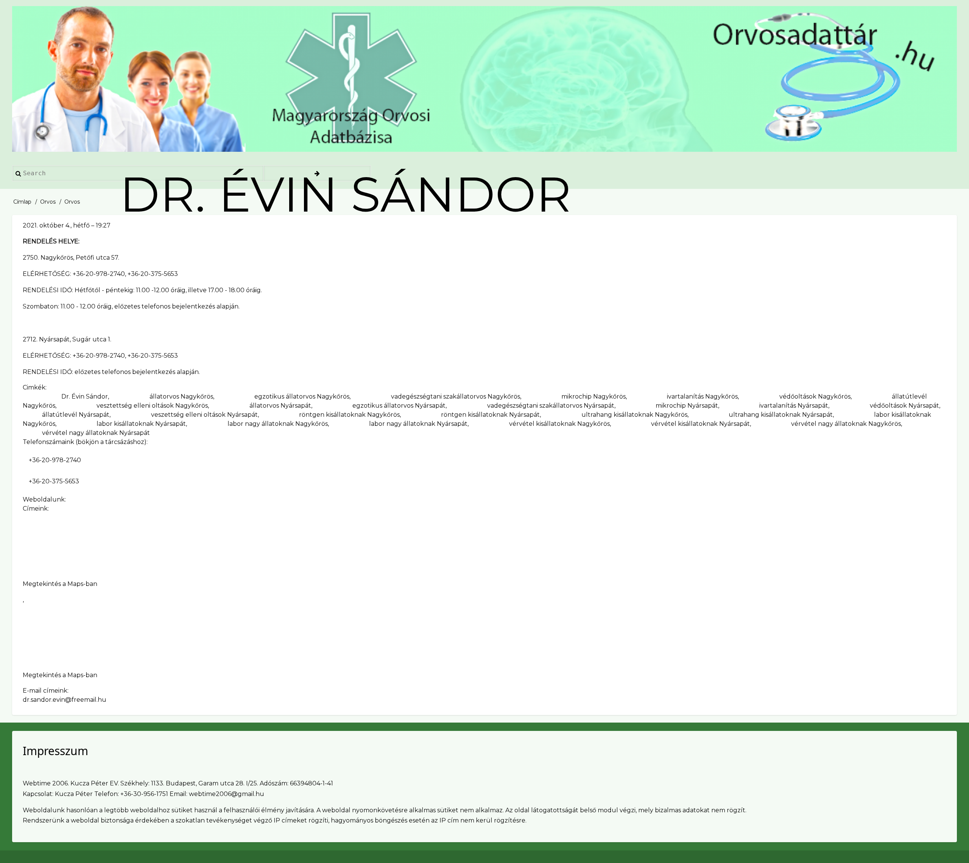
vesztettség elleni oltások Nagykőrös (152, 405)
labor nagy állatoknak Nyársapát (418, 423)
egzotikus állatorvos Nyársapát (399, 405)
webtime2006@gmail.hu (226, 794)
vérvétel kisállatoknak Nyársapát (700, 423)
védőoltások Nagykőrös (815, 396)
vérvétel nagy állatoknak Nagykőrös (846, 423)
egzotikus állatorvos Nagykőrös (301, 396)
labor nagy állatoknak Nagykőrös (277, 423)
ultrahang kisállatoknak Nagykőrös (634, 414)
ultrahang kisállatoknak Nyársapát (781, 414)
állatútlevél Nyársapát (75, 414)
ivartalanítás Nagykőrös (702, 396)
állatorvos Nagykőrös (181, 396)
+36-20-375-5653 (54, 481)
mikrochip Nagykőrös (593, 396)
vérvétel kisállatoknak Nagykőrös (559, 423)
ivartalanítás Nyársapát (793, 405)
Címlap (22, 201)
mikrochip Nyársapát (687, 405)
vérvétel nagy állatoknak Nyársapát (96, 432)
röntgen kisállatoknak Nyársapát (490, 414)
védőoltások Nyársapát (904, 405)
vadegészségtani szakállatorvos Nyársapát (550, 405)
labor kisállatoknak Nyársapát (141, 423)
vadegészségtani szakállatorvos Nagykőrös (455, 396)
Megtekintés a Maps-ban (60, 583)
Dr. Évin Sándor (84, 396)
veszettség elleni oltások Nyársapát (204, 414)
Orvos (48, 201)
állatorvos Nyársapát (280, 405)
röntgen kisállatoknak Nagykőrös (349, 414)
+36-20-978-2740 (55, 460)
